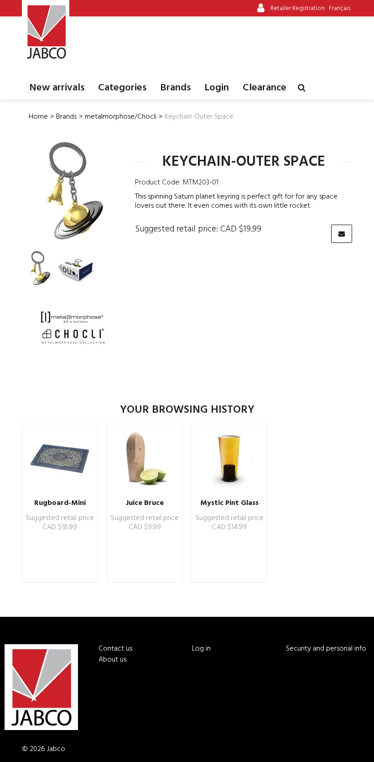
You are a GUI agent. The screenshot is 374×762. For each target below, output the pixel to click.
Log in (201, 649)
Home (38, 117)
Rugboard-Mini (60, 503)
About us (112, 660)
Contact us (115, 649)
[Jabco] (45, 32)
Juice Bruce (145, 503)
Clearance (264, 88)
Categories (122, 88)
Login (216, 88)
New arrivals (56, 88)
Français (339, 8)
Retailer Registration (297, 8)
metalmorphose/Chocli (120, 117)
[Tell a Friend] (341, 234)
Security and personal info (326, 649)
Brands (175, 88)
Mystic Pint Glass (229, 503)
